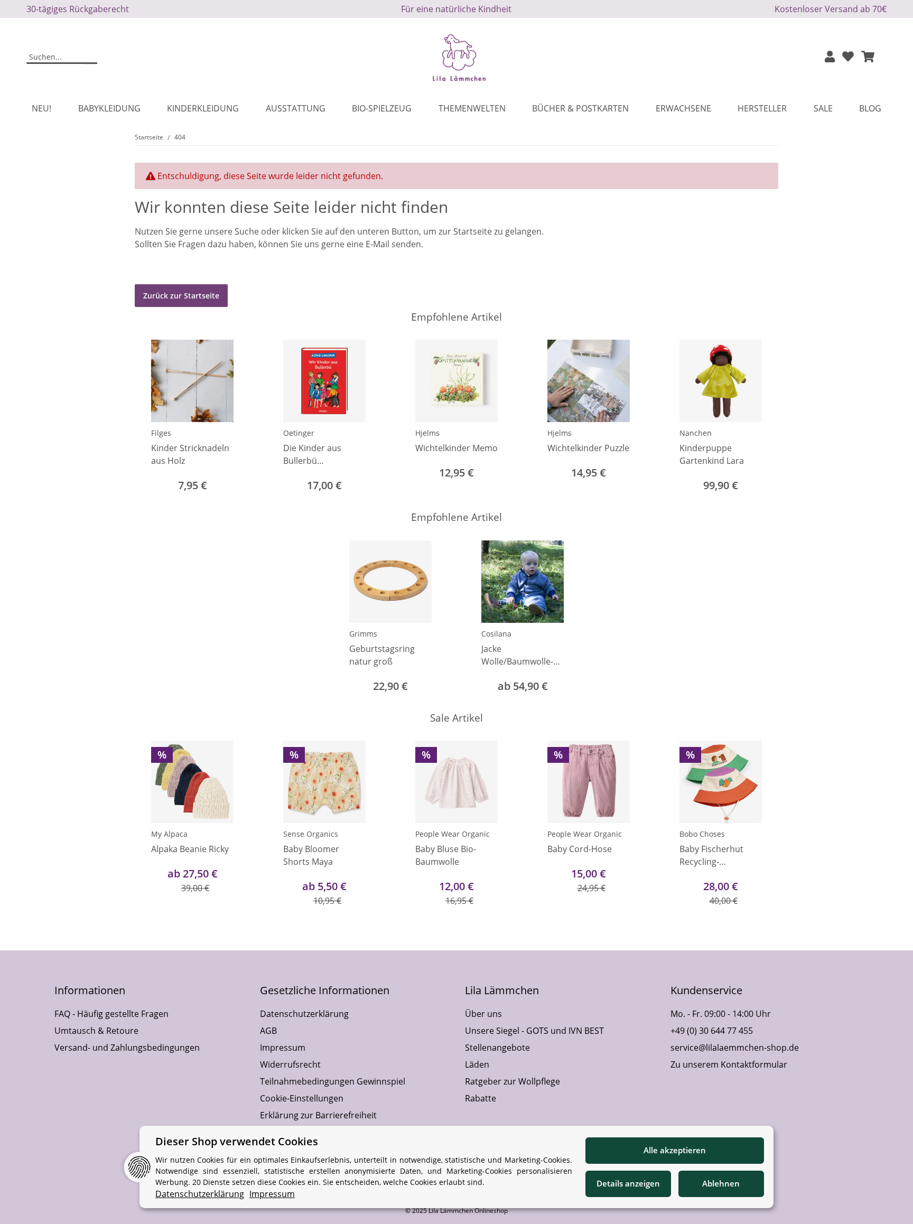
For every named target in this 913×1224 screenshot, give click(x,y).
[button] (830, 57)
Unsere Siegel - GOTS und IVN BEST (534, 1030)
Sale (823, 108)
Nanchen (695, 433)
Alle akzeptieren (675, 1150)
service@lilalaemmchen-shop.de (734, 1047)
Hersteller (762, 108)
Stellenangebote (497, 1047)
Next (761, 417)
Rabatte (480, 1098)
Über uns (483, 1014)
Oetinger (298, 433)
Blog (870, 108)
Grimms (363, 634)
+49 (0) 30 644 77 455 (711, 1030)
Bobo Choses (702, 834)
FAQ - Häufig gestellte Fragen (111, 1014)
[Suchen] (90, 57)
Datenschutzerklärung (304, 1014)
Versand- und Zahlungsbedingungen (127, 1047)
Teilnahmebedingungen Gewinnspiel (332, 1081)
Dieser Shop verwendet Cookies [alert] (236, 1141)
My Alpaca (169, 834)
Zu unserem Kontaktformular (728, 1064)
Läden (477, 1064)
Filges (161, 433)
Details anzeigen (628, 1183)
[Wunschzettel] (848, 57)
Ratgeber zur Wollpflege (512, 1081)
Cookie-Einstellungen (301, 1098)
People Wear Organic (452, 834)
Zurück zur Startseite (181, 296)
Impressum (282, 1047)
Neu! (41, 108)
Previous (152, 417)
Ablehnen (721, 1183)
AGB (268, 1030)
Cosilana (496, 634)
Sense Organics (310, 834)
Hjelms (427, 433)
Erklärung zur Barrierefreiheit (318, 1115)
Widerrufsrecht (290, 1064)
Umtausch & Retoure (96, 1030)
